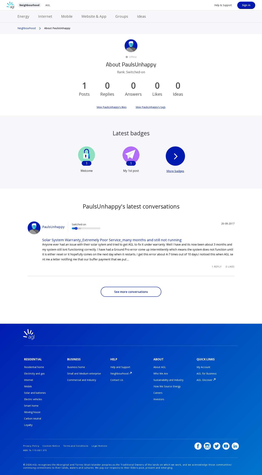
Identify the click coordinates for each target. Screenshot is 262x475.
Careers (157, 392)
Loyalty (28, 425)
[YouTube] (226, 446)
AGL (47, 5)
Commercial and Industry (81, 380)
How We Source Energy (167, 386)
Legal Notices (99, 446)
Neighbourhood (29, 5)
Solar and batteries (35, 392)
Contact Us (116, 380)
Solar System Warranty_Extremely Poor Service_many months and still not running (112, 240)
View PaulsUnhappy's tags (151, 107)
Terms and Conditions (75, 446)
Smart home (31, 405)
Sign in (246, 5)
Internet (45, 16)
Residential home (34, 367)
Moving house (32, 412)
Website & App (93, 16)
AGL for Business (207, 373)
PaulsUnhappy (53, 227)
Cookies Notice (51, 446)
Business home (76, 367)
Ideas (141, 16)
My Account (203, 367)
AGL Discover (204, 380)
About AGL (159, 367)
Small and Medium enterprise (84, 373)
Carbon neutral (32, 418)
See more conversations (131, 292)
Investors (158, 399)
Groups (121, 16)
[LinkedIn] (235, 446)
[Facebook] (198, 446)
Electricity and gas (34, 373)
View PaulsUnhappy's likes (112, 107)
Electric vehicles (33, 399)
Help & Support (223, 5)
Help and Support (120, 367)
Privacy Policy (31, 446)
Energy (23, 16)
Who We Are (160, 373)
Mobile (67, 16)
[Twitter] (216, 446)
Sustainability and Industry (168, 380)
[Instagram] (207, 446)
